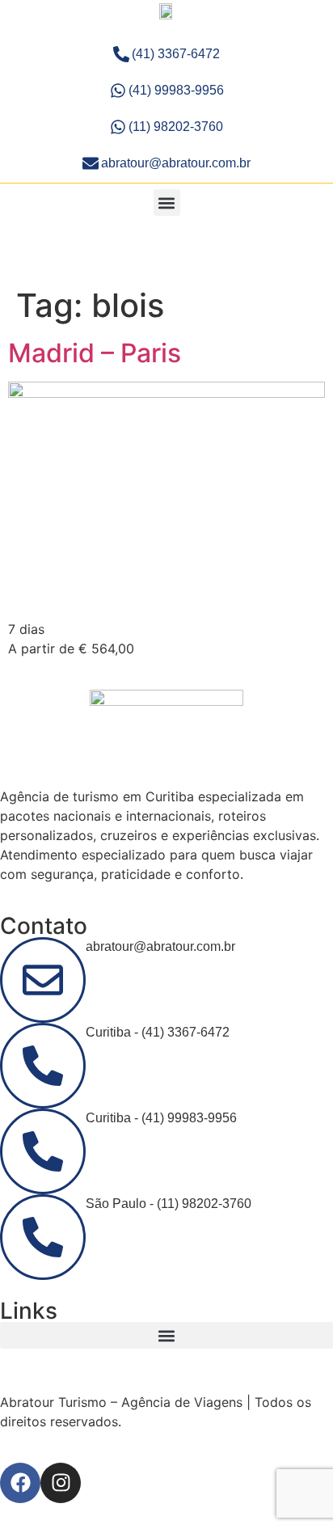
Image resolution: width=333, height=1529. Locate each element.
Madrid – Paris (94, 353)
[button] (167, 202)
